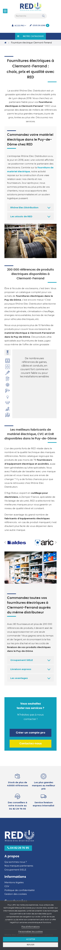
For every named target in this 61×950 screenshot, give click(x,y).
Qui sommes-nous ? (15, 862)
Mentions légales (14, 882)
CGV (6, 886)
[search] (43, 16)
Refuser (30, 944)
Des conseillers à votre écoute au (17, 805)
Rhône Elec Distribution (24, 207)
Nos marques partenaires (18, 865)
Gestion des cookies (15, 894)
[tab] (7, 352)
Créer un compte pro (30, 732)
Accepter (30, 939)
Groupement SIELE (21, 660)
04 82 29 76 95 (19, 848)
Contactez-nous (30, 743)
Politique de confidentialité (19, 890)
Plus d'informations (30, 926)
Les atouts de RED (21, 216)
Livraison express (20, 669)
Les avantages (19, 678)
